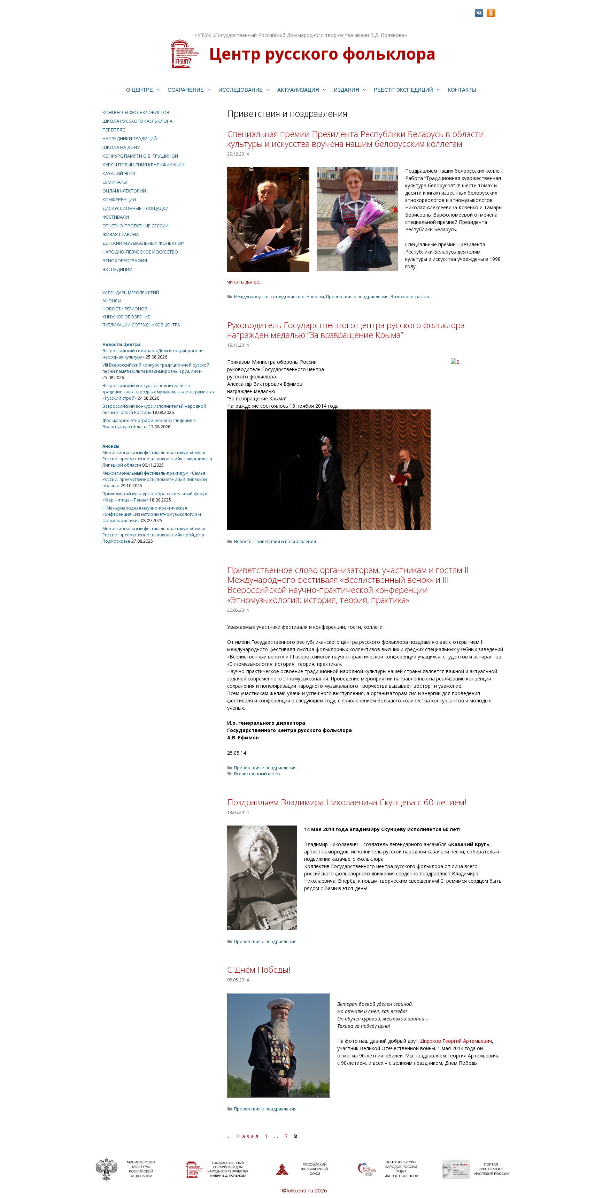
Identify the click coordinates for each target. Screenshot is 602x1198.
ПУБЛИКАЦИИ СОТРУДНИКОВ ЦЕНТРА (141, 325)
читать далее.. (244, 281)
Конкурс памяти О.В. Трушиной (140, 156)
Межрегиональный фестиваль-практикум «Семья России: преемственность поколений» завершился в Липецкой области (157, 459)
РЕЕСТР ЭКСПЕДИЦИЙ (403, 90)
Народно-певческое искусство (140, 252)
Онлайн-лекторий (124, 191)
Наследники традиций (129, 138)
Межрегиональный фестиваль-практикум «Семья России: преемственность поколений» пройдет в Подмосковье (153, 535)
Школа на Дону (121, 147)
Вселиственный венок (257, 773)
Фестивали (115, 217)
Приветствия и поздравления (357, 296)
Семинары (114, 182)
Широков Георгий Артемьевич (455, 1041)
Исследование (240, 90)
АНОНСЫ (111, 301)
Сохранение (186, 90)
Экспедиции (117, 269)
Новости (315, 296)
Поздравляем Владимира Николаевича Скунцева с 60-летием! (346, 802)
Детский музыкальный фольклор (143, 243)
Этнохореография (410, 296)
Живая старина (120, 234)
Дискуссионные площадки (135, 208)
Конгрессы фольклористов (135, 112)
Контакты (462, 90)
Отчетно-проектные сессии (135, 226)
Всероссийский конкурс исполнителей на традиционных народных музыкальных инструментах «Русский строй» (158, 392)
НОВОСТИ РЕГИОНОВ (124, 309)
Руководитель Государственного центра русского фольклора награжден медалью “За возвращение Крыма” (346, 330)
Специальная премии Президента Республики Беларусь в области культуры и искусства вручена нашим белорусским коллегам (355, 139)
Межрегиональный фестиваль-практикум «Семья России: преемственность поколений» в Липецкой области (154, 479)
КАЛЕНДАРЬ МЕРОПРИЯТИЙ (130, 293)
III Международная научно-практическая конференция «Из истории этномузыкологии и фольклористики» (151, 514)
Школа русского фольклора (137, 121)
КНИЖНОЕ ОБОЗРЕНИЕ (126, 317)
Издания (346, 90)
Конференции (119, 199)
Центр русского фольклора (322, 53)
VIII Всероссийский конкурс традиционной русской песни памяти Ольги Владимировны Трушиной (155, 368)
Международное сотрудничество (269, 296)
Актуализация (298, 90)
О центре (139, 90)
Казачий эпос (119, 173)
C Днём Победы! (259, 969)
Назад (243, 1136)
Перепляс (113, 130)
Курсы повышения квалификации (143, 164)
